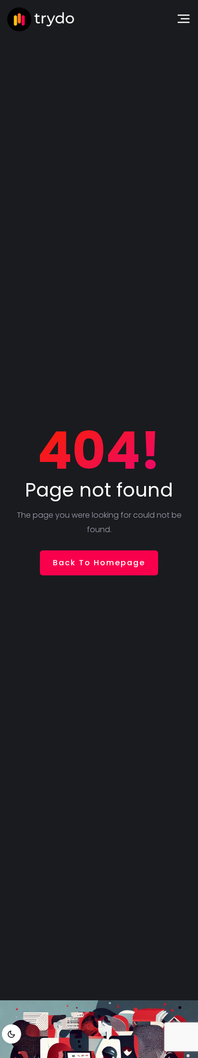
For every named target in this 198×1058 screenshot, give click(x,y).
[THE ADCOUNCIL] (40, 19)
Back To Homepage (99, 562)
